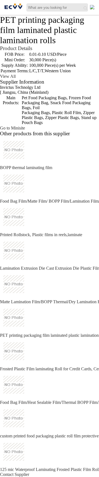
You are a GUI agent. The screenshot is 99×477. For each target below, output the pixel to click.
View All (8, 76)
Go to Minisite (12, 128)
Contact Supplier (14, 474)
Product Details (16, 48)
